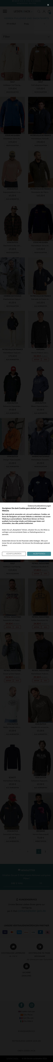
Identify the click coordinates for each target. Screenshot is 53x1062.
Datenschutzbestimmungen (39, 506)
